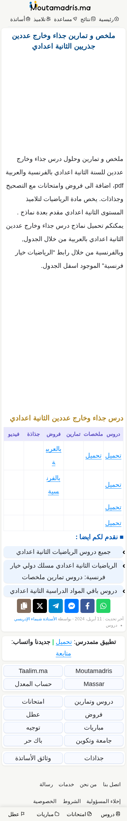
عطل (33, 714)
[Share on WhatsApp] (103, 606)
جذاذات (94, 758)
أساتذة (17, 19)
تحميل (113, 455)
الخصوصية (44, 801)
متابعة (63, 653)
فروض (94, 714)
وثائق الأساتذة (33, 758)
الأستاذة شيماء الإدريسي (35, 618)
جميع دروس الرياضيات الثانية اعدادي (63, 551)
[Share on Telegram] (56, 606)
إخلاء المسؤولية (103, 801)
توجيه (33, 727)
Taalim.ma (33, 670)
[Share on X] (40, 606)
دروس (111, 625)
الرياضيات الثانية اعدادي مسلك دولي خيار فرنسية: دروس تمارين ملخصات (63, 571)
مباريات (94, 727)
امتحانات (33, 701)
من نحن (88, 784)
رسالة (46, 784)
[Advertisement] (63, 100)
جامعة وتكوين (94, 740)
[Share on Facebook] (87, 606)
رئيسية (106, 19)
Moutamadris (93, 670)
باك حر (33, 740)
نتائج (85, 19)
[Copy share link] (24, 606)
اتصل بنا (112, 784)
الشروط (72, 801)
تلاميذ (40, 19)
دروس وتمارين (93, 701)
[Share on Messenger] (72, 606)
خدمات (66, 784)
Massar (94, 683)
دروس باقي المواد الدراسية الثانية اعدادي (63, 590)
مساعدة (63, 19)
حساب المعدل (33, 683)
